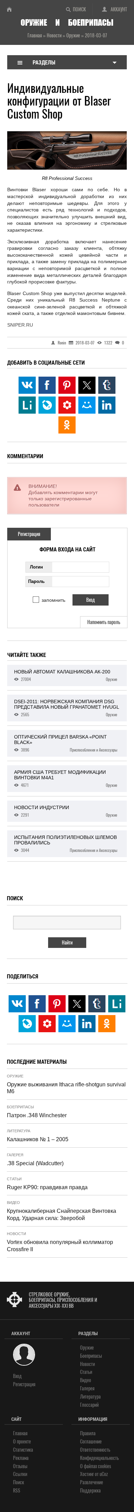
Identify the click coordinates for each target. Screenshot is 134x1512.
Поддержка (90, 1490)
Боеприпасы (20, 1107)
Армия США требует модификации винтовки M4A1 (65, 778)
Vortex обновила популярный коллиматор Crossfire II (60, 1245)
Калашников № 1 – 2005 (37, 1139)
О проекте (22, 1441)
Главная (20, 1433)
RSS (16, 1490)
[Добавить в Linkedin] (106, 405)
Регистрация (29, 534)
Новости (16, 1234)
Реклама (21, 1458)
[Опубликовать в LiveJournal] (47, 405)
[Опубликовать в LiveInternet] (27, 405)
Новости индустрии (65, 811)
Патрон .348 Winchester (37, 1115)
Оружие (15, 1076)
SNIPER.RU (20, 325)
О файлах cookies (95, 1466)
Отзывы (20, 1466)
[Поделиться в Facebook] (47, 385)
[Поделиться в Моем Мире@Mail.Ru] (87, 405)
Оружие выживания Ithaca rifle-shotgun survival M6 (66, 1088)
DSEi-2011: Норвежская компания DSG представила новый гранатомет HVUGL (66, 708)
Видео (13, 1202)
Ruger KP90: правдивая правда (47, 1187)
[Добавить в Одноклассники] (67, 425)
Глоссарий (89, 1405)
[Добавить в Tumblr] (106, 385)
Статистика (23, 1450)
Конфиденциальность (99, 1458)
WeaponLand (12, 9)
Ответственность (95, 1450)
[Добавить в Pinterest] (67, 385)
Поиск (79, 9)
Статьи (14, 1179)
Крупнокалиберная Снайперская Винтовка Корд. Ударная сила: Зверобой (61, 1214)
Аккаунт (119, 9)
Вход (17, 1376)
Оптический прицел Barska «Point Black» (65, 743)
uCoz (104, 1474)
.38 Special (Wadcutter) (35, 1163)
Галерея (15, 1155)
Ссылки (20, 1474)
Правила (88, 1433)
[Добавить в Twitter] (87, 385)
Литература (18, 1131)
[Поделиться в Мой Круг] (67, 405)
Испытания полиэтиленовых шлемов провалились (65, 843)
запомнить (53, 600)
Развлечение (91, 1482)
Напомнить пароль (103, 622)
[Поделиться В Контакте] (27, 385)
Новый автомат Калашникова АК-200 (65, 675)
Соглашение (91, 1441)
